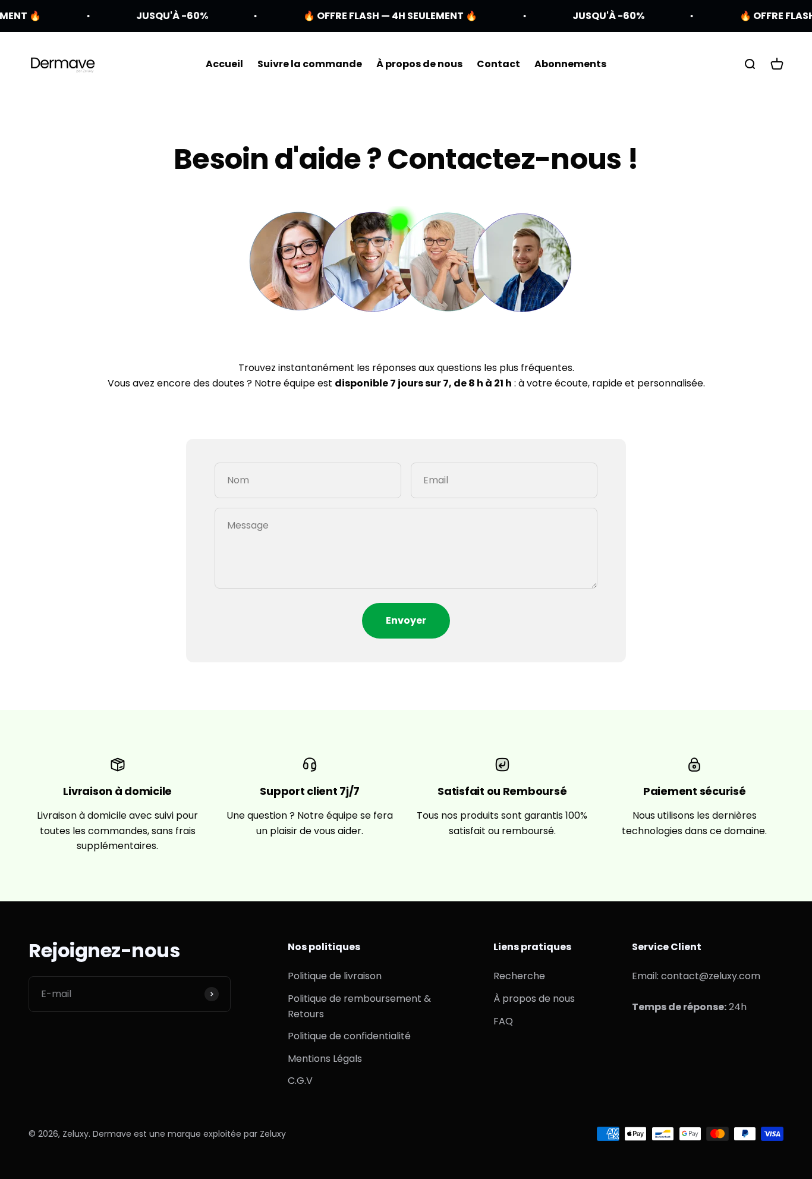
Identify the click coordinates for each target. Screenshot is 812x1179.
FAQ (503, 1021)
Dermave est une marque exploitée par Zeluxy (189, 1134)
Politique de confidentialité (349, 1036)
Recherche (519, 976)
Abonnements (570, 64)
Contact (498, 64)
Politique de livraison (335, 976)
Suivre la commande (309, 64)
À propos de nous (419, 64)
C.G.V (300, 1080)
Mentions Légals (325, 1058)
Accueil (224, 64)
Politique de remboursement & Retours (359, 1006)
